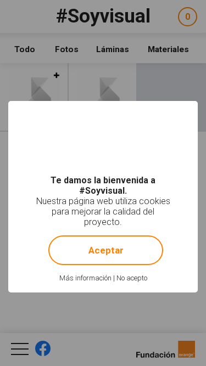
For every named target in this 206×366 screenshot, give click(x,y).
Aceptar (106, 250)
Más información (85, 278)
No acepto (131, 278)
